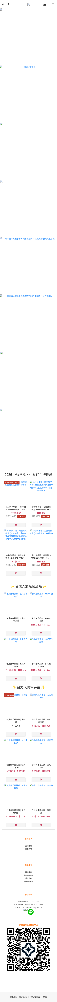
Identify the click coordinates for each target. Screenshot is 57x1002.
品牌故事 (28, 846)
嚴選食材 (28, 849)
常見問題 (28, 872)
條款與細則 (28, 881)
